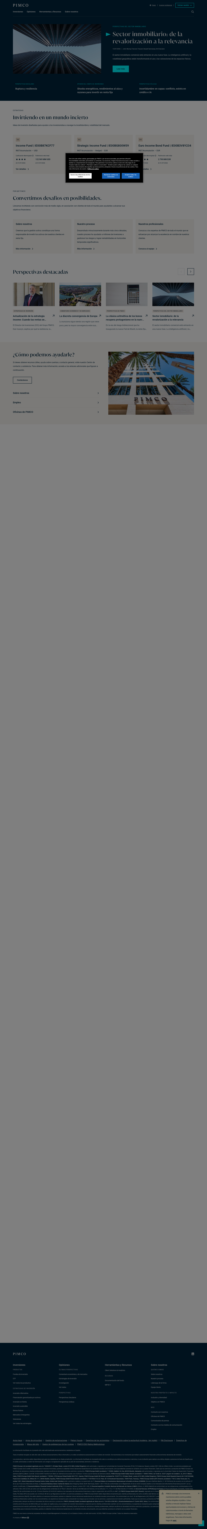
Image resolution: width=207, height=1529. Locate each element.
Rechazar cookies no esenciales (111, 176)
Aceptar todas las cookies (131, 176)
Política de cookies (93, 169)
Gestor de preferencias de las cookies (80, 176)
